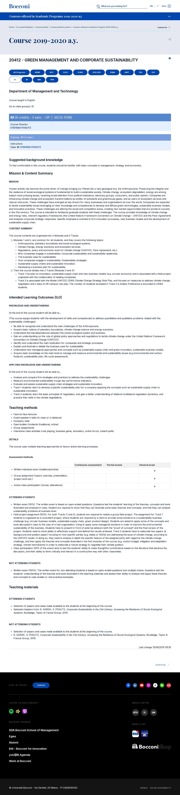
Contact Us (162, 27)
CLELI (65, 72)
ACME (37, 72)
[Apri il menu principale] (169, 6)
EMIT (127, 72)
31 (32, 106)
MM (39, 80)
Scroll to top (161, 665)
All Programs (19, 72)
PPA (52, 80)
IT (158, 6)
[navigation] (90, 16)
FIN (140, 72)
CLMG (80, 72)
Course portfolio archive (60, 27)
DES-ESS (96, 72)
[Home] (19, 6)
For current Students (24, 27)
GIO (153, 72)
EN (151, 6)
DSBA (112, 72)
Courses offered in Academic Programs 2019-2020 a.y (95, 27)
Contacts (41, 685)
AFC (51, 72)
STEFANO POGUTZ (20, 127)
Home (11, 27)
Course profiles (41, 27)
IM (15, 80)
